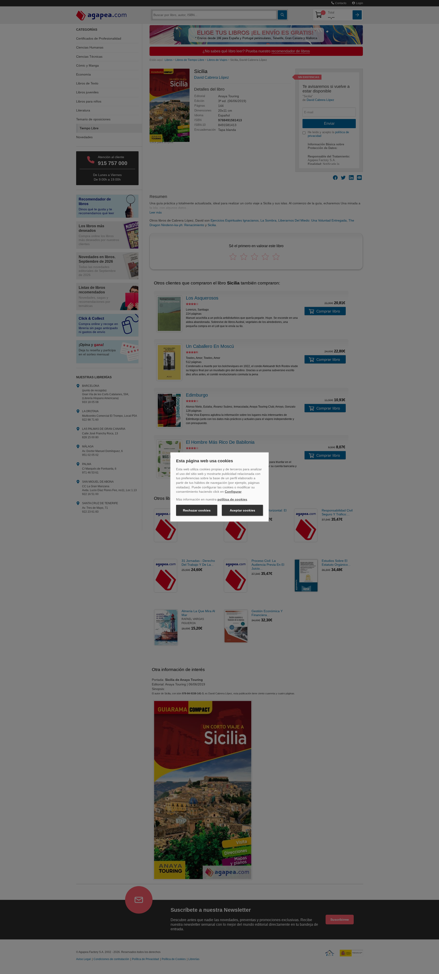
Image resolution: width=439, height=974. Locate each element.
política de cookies (232, 499)
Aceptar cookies (242, 510)
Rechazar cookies (197, 510)
